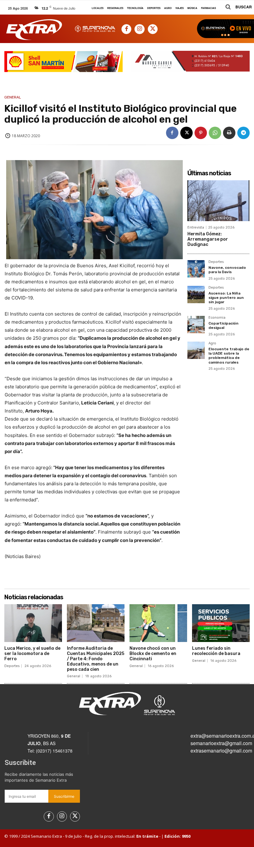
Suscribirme (64, 796)
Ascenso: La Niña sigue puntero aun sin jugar (226, 297)
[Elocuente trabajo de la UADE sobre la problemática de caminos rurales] (196, 350)
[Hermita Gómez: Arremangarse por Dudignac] (218, 200)
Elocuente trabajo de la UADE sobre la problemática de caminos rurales (228, 356)
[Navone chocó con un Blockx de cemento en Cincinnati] (158, 623)
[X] (153, 29)
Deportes (216, 262)
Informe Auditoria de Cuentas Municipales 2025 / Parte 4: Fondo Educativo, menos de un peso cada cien (95, 659)
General (12, 97)
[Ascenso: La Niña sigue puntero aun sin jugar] (196, 294)
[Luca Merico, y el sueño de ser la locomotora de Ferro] (33, 623)
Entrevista (195, 227)
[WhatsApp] (215, 133)
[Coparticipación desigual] (196, 324)
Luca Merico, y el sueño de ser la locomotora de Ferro (32, 653)
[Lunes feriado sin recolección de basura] (221, 623)
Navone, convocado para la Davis (227, 269)
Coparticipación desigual (223, 325)
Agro (212, 343)
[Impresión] (229, 133)
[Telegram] (243, 133)
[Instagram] (139, 29)
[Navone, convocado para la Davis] (196, 268)
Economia (217, 318)
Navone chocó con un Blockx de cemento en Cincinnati (152, 653)
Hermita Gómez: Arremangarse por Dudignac (207, 239)
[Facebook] (126, 29)
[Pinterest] (201, 133)
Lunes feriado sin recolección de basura (216, 651)
